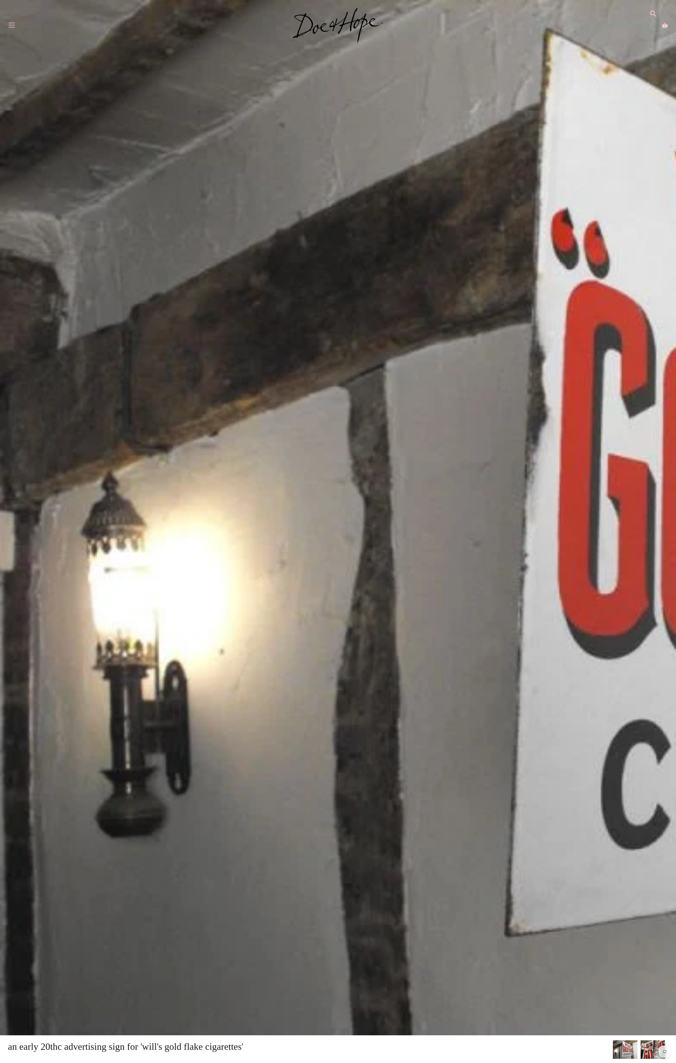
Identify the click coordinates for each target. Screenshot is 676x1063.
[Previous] (612, 1050)
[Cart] (665, 25)
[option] (625, 1050)
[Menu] (12, 26)
